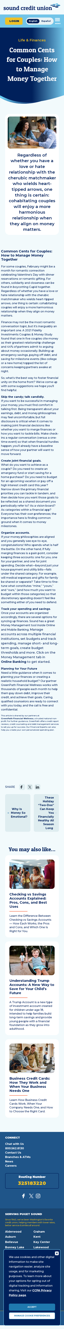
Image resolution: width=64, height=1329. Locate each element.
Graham (39, 1231)
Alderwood (13, 1231)
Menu (58, 23)
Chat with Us (14, 1144)
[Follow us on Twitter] (31, 1197)
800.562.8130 (14, 1148)
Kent (36, 1236)
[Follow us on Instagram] (38, 1197)
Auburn (10, 1236)
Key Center (41, 1242)
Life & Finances (32, 40)
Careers (11, 1165)
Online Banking (13, 662)
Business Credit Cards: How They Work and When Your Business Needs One (29, 1084)
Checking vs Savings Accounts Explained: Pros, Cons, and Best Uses (28, 900)
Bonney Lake (14, 1247)
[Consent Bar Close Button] (57, 1253)
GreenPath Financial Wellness (17, 718)
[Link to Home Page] (32, 7)
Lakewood (41, 1247)
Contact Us (13, 1152)
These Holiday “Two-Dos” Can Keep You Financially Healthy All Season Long (46, 813)
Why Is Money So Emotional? (19, 812)
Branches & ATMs (18, 1157)
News (9, 1161)
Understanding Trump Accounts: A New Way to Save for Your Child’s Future (31, 987)
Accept (32, 1307)
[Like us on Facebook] (24, 1197)
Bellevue (11, 1242)
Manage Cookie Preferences (32, 1315)
